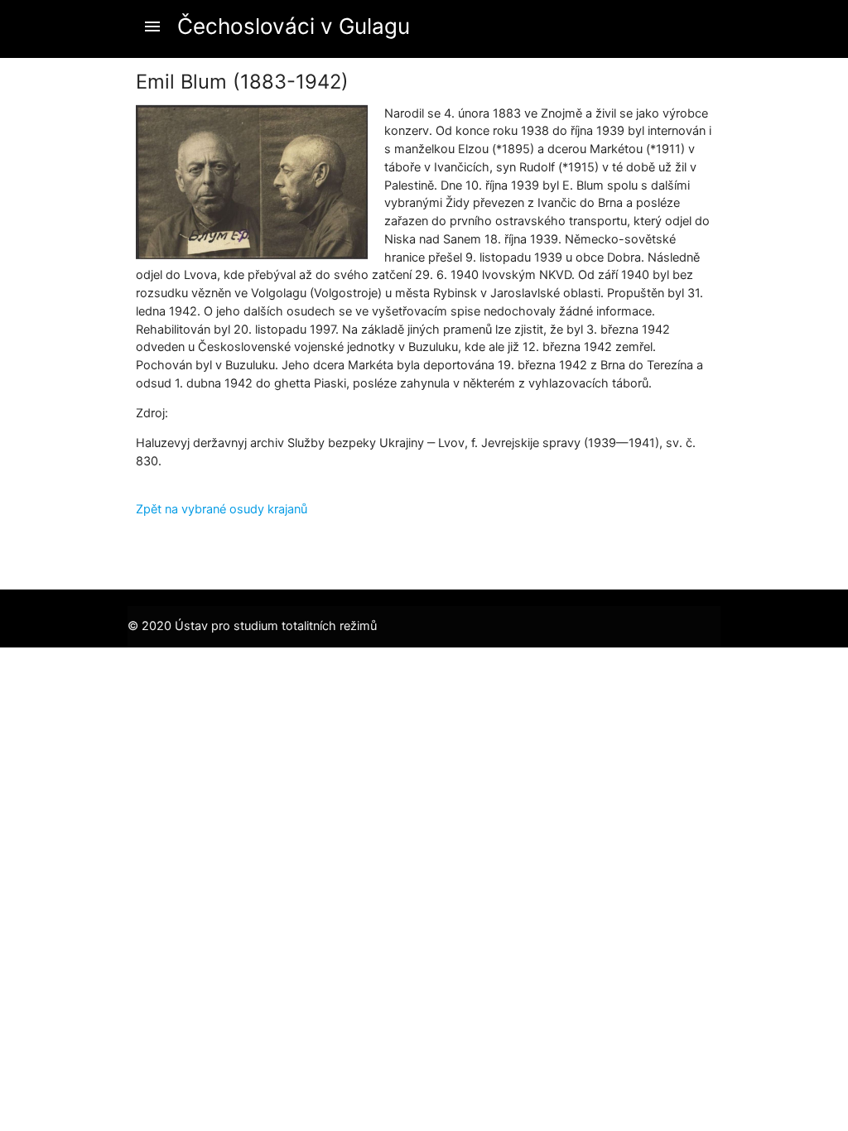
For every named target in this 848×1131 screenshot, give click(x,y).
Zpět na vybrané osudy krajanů (221, 509)
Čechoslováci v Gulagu (293, 26)
